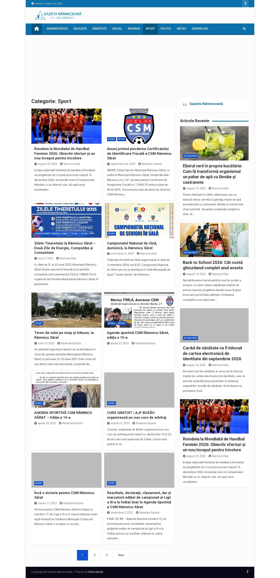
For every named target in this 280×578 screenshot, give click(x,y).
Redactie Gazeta (152, 163)
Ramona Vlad (72, 163)
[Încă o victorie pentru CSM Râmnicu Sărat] (66, 470)
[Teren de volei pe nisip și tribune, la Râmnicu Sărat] (66, 310)
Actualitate (190, 156)
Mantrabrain (95, 572)
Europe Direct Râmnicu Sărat (51, 233)
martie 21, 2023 (120, 423)
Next (121, 555)
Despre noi (200, 28)
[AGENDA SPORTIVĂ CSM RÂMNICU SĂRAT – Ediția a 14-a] (66, 390)
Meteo (181, 28)
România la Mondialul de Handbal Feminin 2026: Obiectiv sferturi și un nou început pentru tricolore (64, 153)
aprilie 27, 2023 (120, 343)
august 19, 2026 (196, 188)
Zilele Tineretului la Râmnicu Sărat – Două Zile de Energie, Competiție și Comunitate (65, 248)
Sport (150, 28)
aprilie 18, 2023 (47, 423)
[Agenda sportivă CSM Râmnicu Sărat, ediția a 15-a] (139, 310)
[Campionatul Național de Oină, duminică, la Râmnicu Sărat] (139, 220)
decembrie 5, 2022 (122, 512)
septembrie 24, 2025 (123, 163)
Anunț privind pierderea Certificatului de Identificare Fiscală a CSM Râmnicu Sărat (139, 153)
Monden (134, 28)
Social (117, 28)
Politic (166, 28)
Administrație (57, 28)
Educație (80, 28)
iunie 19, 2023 (46, 343)
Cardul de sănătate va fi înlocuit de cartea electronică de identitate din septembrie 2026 (212, 353)
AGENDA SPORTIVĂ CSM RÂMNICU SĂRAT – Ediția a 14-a (63, 415)
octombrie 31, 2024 (122, 253)
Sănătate (99, 28)
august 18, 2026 (47, 163)
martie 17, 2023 (47, 503)
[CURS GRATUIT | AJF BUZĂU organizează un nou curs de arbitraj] (139, 390)
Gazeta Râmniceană (206, 104)
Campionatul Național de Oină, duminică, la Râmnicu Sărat (132, 245)
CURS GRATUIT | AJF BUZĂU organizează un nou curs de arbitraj (136, 415)
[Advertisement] (140, 63)
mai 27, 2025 (45, 258)
